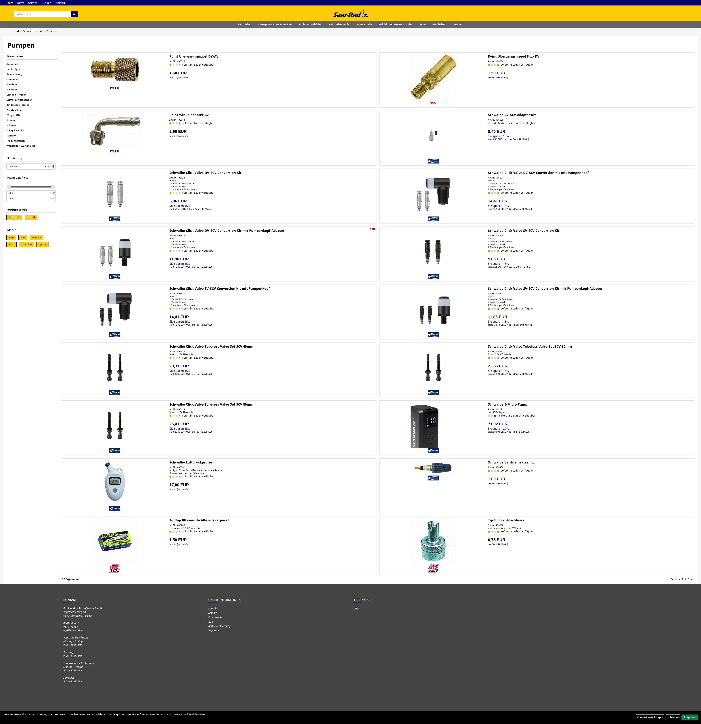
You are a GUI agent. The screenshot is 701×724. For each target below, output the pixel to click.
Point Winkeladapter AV (189, 115)
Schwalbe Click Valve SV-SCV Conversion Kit (524, 230)
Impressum (214, 630)
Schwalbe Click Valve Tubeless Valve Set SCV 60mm (530, 346)
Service (32, 3)
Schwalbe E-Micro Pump (507, 404)
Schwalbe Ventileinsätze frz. (511, 462)
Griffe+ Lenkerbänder (19, 99)
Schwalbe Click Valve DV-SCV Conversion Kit (205, 172)
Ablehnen (673, 717)
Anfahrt (60, 3)
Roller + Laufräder (310, 24)
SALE (423, 24)
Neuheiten (439, 24)
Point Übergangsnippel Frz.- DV (513, 56)
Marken (458, 24)
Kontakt (212, 608)
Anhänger (12, 64)
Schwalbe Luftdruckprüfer (190, 462)
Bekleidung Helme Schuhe (395, 24)
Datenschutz (215, 617)
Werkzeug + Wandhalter (20, 145)
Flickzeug (12, 89)
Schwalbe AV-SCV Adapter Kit (512, 115)
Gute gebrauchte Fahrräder (275, 24)
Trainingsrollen (15, 140)
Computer (12, 79)
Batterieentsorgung (219, 626)
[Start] (18, 31)
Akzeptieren (690, 717)
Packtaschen (14, 110)
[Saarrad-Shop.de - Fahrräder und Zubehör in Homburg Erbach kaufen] (350, 13)
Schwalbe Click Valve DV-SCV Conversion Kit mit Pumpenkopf (538, 172)
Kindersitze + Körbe (17, 105)
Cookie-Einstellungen (650, 717)
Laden (47, 3)
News (20, 3)
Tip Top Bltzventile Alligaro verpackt (199, 520)
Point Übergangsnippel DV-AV (194, 56)
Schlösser (12, 125)
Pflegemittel (13, 115)
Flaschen (11, 84)
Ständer (11, 135)
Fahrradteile (364, 24)
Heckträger (13, 69)
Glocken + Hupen (16, 94)
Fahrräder (244, 24)
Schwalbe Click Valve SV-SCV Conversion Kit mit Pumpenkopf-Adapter (545, 288)
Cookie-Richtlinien (194, 714)
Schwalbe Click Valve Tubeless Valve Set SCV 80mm (211, 404)
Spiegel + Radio (15, 130)
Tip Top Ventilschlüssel (507, 520)
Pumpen (51, 31)
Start (10, 3)
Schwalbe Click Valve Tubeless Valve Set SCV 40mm (211, 346)
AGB (210, 621)
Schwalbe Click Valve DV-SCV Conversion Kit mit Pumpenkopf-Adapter (227, 230)
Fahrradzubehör (339, 24)
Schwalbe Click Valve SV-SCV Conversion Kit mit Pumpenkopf (219, 288)
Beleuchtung (14, 74)
